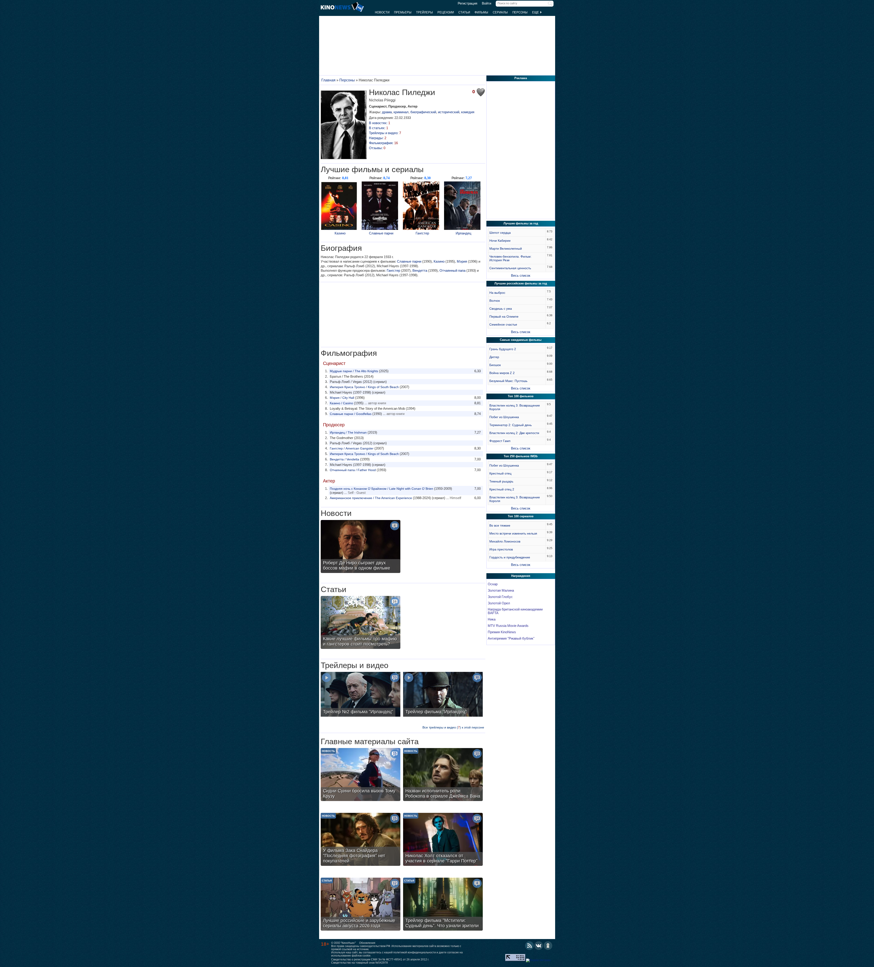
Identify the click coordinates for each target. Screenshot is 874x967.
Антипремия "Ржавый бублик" (511, 638)
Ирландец (463, 233)
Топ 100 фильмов (521, 396)
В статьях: (378, 128)
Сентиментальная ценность (510, 268)
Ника (491, 619)
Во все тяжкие (499, 525)
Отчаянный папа (452, 270)
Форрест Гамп (500, 441)
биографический (423, 112)
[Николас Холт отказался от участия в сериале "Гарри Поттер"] (443, 840)
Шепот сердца (500, 232)
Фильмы (481, 12)
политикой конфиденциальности (414, 952)
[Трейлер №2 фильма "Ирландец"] (360, 695)
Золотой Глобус (500, 597)
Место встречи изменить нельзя (513, 533)
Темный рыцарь (501, 481)
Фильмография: (383, 143)
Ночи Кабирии (500, 240)
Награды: (377, 138)
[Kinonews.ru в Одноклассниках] (548, 945)
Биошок (495, 365)
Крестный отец (500, 473)
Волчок (494, 300)
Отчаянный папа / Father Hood (353, 470)
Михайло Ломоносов (504, 541)
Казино (340, 233)
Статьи (464, 12)
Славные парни (381, 233)
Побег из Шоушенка (504, 417)
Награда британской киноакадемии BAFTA (515, 611)
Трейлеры (424, 12)
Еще (536, 12)
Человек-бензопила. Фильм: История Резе (510, 258)
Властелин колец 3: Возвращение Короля (514, 407)
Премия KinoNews (502, 632)
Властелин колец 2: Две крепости (514, 433)
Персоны (520, 12)
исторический (448, 112)
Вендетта (419, 270)
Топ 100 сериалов (521, 516)
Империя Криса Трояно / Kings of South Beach (364, 387)
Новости (382, 12)
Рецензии (445, 12)
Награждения (520, 576)
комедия (467, 112)
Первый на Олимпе (503, 316)
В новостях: (379, 123)
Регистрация (467, 3)
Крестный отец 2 (501, 489)
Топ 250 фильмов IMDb (521, 456)
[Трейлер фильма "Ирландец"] (443, 695)
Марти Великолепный (505, 248)
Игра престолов (501, 549)
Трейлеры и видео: (385, 133)
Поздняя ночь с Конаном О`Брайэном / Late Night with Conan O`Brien (381, 488)
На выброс (497, 292)
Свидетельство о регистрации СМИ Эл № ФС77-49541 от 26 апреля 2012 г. (380, 959)
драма (387, 112)
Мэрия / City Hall (342, 397)
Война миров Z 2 (502, 373)
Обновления (367, 942)
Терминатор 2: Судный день (510, 425)
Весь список (520, 275)
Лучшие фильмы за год (520, 223)
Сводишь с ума (500, 308)
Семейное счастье (503, 324)
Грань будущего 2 (502, 349)
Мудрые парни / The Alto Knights (354, 371)
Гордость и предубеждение (509, 557)
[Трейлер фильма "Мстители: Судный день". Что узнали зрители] (443, 905)
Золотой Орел (499, 603)
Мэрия (462, 261)
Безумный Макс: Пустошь (508, 381)
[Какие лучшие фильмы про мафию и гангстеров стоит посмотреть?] (360, 623)
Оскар (493, 584)
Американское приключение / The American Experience (371, 498)
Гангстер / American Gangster (351, 448)
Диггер (494, 357)
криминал (401, 112)
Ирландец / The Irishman (348, 432)
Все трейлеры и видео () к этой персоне (453, 727)
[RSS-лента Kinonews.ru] (529, 945)
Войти (486, 3)
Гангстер (422, 233)
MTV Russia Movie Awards (508, 626)
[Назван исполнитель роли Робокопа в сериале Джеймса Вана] (443, 775)
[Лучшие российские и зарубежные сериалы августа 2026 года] (360, 905)
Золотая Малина (501, 590)
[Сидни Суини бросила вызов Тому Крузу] (360, 775)
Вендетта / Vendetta (344, 459)
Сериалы (500, 12)
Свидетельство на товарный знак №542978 (359, 962)
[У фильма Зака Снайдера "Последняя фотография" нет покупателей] (360, 840)
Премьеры (403, 12)
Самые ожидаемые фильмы (520, 340)
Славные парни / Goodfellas (350, 414)
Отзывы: (377, 148)
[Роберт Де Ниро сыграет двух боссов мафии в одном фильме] (360, 547)
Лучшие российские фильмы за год (520, 283)
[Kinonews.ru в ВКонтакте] (538, 945)
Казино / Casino (341, 403)
